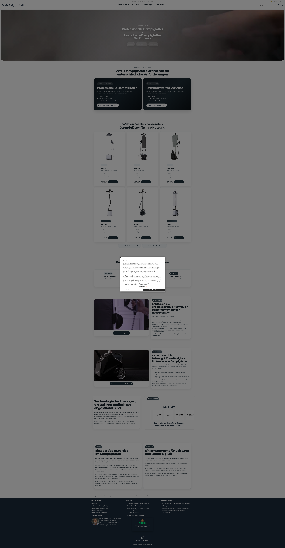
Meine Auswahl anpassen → (131, 289)
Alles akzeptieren (153, 289)
